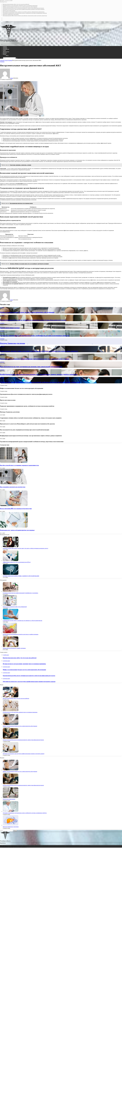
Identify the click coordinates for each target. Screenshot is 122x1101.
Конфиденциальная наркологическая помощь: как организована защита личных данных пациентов (39, 374)
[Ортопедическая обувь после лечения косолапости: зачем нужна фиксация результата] (10, 738)
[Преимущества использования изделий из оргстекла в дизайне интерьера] (10, 632)
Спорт (4, 50)
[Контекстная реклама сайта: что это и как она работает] (10, 696)
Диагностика (6, 51)
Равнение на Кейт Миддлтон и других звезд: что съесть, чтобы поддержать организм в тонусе (25, 548)
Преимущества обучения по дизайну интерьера (14, 648)
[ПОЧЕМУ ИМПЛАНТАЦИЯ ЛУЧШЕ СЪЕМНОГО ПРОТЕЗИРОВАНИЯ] (10, 574)
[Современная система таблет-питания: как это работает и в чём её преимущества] (10, 619)
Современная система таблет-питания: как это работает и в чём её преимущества (22, 620)
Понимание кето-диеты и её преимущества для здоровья (17, 530)
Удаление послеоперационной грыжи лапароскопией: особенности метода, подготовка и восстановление (40, 382)
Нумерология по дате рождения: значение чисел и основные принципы (20, 5)
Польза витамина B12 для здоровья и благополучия (16, 509)
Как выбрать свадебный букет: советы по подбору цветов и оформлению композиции (23, 11)
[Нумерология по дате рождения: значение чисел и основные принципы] (10, 710)
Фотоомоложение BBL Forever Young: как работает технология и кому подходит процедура (25, 15)
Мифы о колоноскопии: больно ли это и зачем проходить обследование (20, 6)
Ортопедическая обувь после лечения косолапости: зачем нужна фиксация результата (23, 8)
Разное (4, 54)
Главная (5, 46)
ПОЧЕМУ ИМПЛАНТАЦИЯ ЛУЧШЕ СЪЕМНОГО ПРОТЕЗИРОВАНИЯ (21, 576)
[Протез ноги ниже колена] (10, 797)
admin (11, 78)
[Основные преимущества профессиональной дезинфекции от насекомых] (10, 591)
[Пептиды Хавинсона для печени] (10, 825)
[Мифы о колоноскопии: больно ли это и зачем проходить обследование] (10, 724)
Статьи (5, 60)
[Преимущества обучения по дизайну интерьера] (10, 646)
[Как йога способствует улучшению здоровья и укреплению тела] (14, 462)
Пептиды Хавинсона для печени (11, 14)
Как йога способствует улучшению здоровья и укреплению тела (19, 465)
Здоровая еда (6, 49)
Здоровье (5, 47)
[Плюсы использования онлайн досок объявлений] (10, 605)
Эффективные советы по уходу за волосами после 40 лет (17, 562)
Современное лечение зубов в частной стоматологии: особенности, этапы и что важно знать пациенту (39, 351)
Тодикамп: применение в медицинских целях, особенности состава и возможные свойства (25, 13)
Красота (5, 52)
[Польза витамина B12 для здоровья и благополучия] (14, 505)
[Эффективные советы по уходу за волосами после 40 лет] (10, 560)
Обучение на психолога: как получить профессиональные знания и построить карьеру (23, 9)
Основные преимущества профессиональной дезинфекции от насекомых (20, 593)
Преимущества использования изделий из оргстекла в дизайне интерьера (20, 634)
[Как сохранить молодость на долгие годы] (14, 483)
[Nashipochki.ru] (8, 41)
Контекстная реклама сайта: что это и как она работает (16, 4)
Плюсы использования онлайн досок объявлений (15, 607)
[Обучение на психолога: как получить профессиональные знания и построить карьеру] (10, 752)
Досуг (7, 55)
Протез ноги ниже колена (9, 10)
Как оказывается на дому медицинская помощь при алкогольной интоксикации (31, 366)
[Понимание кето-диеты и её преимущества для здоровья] (14, 527)
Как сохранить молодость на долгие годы (12, 487)
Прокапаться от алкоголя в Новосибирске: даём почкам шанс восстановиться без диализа (34, 359)
